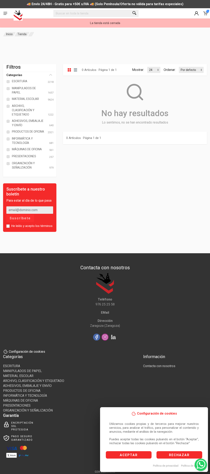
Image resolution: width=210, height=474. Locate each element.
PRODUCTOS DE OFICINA (21, 391)
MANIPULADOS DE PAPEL (22, 371)
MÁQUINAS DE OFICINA (20, 400)
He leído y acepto (31, 226)
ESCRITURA (11, 366)
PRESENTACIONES (17, 405)
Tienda (21, 34)
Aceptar (129, 455)
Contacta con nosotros (159, 366)
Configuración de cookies (27, 352)
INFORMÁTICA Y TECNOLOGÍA (25, 396)
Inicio (9, 34)
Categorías (14, 75)
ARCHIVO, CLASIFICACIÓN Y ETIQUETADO (33, 381)
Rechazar (179, 455)
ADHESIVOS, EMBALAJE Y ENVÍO (27, 386)
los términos (43, 226)
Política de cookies (192, 465)
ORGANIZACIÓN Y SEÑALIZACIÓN (28, 410)
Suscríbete (20, 218)
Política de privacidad (165, 465)
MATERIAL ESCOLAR (18, 376)
